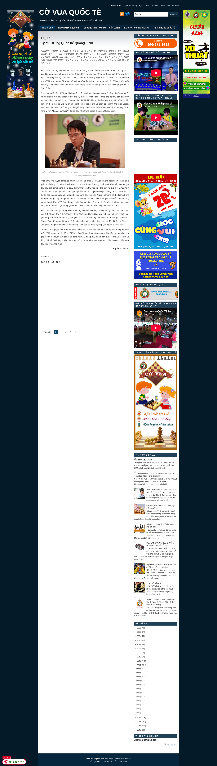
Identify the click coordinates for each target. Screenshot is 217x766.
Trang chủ (172, 745)
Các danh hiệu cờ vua (143, 459)
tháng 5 (139, 696)
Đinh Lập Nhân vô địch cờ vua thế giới (161, 489)
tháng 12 (139, 668)
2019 (139, 656)
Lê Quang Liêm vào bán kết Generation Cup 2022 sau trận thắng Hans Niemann (156, 474)
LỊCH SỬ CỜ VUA (153, 583)
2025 (139, 632)
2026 (139, 627)
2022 (139, 644)
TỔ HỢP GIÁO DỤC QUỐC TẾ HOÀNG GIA (108, 761)
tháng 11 (139, 672)
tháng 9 (139, 680)
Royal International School (119, 758)
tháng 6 (139, 692)
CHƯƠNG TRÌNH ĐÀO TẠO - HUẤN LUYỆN (102, 27)
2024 (139, 636)
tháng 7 (139, 688)
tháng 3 (139, 704)
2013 (139, 729)
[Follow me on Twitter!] (128, 15)
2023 (139, 640)
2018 (139, 661)
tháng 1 (139, 712)
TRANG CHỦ (116, 5)
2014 (139, 725)
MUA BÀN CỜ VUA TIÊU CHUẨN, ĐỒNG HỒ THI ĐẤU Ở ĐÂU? (160, 544)
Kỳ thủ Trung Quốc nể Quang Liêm (67, 43)
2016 (139, 717)
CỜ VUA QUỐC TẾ (70, 12)
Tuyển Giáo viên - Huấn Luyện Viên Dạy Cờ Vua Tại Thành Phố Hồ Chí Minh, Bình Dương (160, 602)
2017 (139, 665)
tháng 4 (139, 700)
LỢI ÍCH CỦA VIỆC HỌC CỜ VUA (136, 5)
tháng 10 (139, 676)
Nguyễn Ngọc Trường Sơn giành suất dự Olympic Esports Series (161, 565)
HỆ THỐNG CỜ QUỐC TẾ (164, 27)
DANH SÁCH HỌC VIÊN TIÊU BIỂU (165, 5)
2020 (139, 652)
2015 (139, 721)
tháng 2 (139, 708)
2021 (139, 648)
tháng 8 (139, 684)
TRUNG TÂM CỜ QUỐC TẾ (68, 27)
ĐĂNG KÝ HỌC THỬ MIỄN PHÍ (136, 27)
